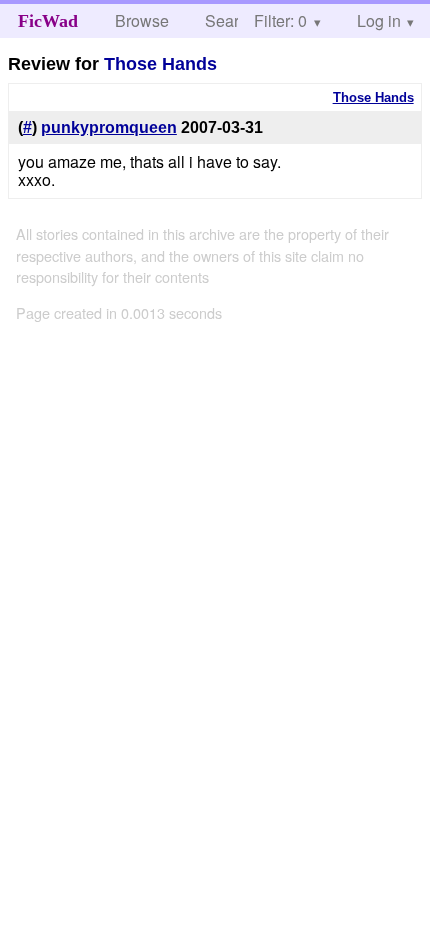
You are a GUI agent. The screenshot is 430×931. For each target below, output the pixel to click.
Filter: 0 (280, 20)
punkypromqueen (109, 127)
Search (230, 20)
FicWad (48, 21)
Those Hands (160, 64)
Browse (142, 20)
